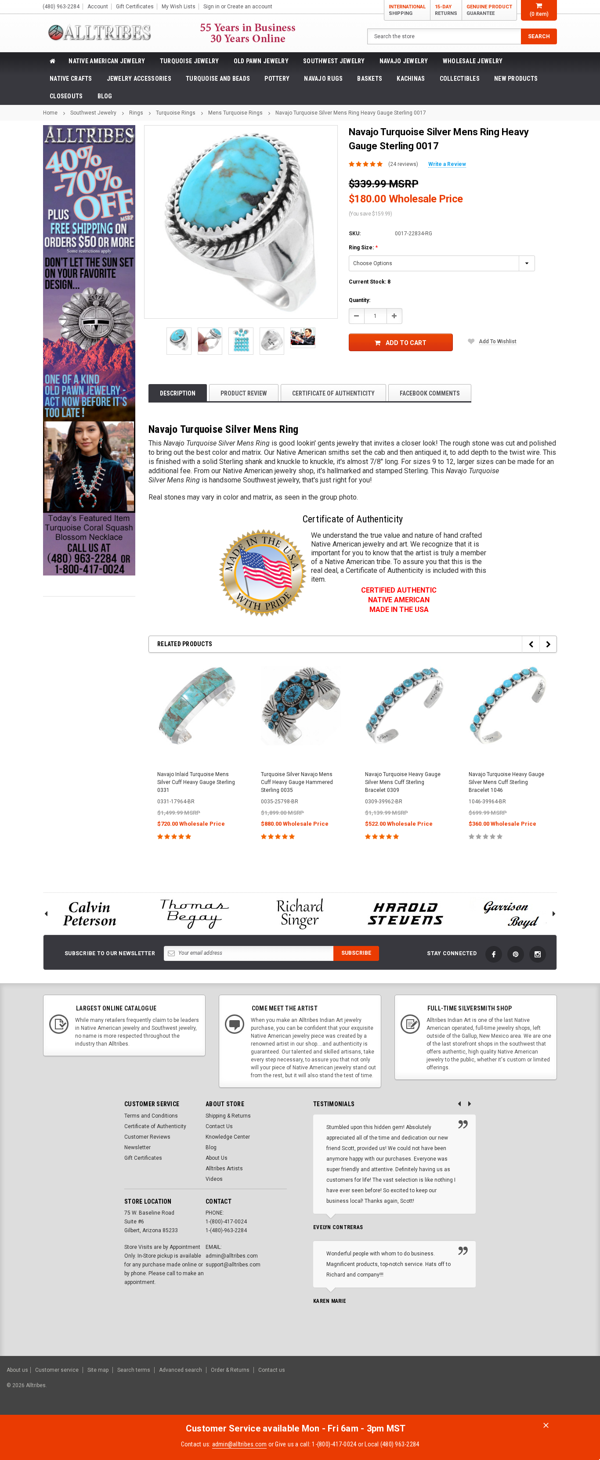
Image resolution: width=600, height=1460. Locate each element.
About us (17, 1370)
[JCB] (581, 1390)
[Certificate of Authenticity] (263, 573)
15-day (446, 10)
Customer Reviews (147, 1137)
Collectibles (460, 78)
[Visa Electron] (537, 1390)
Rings (136, 113)
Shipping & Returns (228, 1116)
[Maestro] (559, 1390)
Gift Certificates (143, 1158)
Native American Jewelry (107, 61)
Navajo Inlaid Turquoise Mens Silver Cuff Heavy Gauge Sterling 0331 (196, 782)
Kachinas (411, 78)
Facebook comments (430, 393)
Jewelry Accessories (139, 78)
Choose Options (197, 856)
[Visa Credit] (491, 1390)
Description (177, 393)
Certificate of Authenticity (333, 393)
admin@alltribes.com (239, 1444)
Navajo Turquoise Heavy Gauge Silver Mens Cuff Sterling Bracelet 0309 (403, 782)
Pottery (276, 78)
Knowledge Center (228, 1137)
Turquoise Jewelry (189, 61)
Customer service (57, 1370)
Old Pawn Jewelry (261, 61)
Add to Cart (406, 342)
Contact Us (219, 1126)
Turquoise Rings (175, 113)
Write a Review (447, 164)
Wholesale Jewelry (473, 61)
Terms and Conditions (151, 1116)
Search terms (133, 1370)
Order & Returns (230, 1370)
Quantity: (359, 300)
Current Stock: (369, 282)
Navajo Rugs (323, 78)
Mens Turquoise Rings (235, 113)
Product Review (243, 393)
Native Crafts (71, 78)
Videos (214, 1179)
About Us (217, 1158)
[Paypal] (443, 1390)
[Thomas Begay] (194, 914)
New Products (516, 78)
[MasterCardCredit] (494, 1390)
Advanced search (180, 1370)
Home (50, 113)
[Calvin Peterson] (89, 914)
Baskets (369, 78)
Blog (105, 96)
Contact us (271, 1370)
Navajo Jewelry (404, 61)
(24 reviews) (403, 164)
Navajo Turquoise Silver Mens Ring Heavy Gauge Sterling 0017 (350, 113)
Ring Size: (363, 248)
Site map (97, 1370)
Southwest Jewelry (334, 61)
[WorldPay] (475, 1390)
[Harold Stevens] (405, 914)
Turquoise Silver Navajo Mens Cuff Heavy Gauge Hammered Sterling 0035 (297, 782)
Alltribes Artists (224, 1168)
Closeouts (66, 96)
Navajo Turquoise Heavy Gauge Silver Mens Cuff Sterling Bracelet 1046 (506, 782)
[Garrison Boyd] (511, 914)
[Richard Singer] (300, 914)
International (407, 10)
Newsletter (137, 1147)
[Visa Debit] (493, 1390)
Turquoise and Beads (218, 78)
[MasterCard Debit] (511, 1390)
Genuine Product (489, 10)
